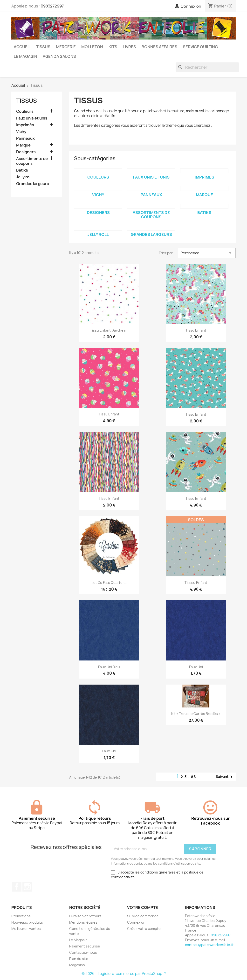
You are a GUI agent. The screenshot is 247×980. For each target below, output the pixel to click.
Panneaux (25, 138)
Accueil (22, 46)
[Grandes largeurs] (151, 228)
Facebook (16, 887)
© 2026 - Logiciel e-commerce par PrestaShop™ (124, 973)
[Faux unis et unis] (151, 170)
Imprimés (25, 124)
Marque (23, 145)
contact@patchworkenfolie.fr (209, 944)
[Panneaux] (151, 188)
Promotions (21, 916)
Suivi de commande (143, 916)
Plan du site (78, 958)
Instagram (27, 887)
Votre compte (142, 907)
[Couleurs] (98, 170)
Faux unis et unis (31, 118)
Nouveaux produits (27, 922)
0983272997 (52, 6)
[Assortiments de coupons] (151, 206)
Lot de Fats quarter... (109, 582)
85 (193, 776)
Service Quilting (200, 46)
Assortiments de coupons (32, 161)
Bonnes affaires (159, 46)
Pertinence (207, 253)
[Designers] (98, 206)
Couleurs (25, 111)
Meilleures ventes (26, 928)
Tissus (43, 46)
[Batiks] (204, 206)
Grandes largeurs (32, 183)
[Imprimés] (204, 170)
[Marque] (204, 188)
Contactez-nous (83, 952)
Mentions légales (83, 922)
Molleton (92, 46)
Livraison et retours (85, 916)
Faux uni (196, 667)
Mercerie (66, 46)
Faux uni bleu (109, 667)
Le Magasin (25, 56)
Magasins (77, 965)
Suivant (225, 777)
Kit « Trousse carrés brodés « (195, 713)
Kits (113, 46)
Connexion (136, 922)
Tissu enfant (195, 330)
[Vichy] (98, 188)
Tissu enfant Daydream (109, 330)
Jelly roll (23, 177)
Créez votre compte (144, 928)
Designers (26, 151)
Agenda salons (59, 56)
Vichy (21, 131)
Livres (129, 46)
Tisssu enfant (196, 582)
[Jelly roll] (98, 228)
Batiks (22, 170)
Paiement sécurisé (84, 946)
